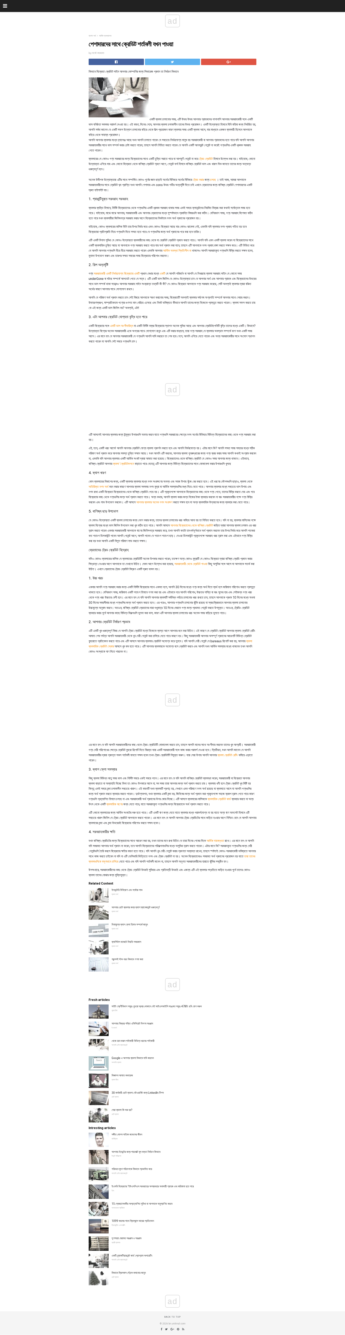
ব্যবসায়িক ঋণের (114, 804)
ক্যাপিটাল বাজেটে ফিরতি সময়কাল (126, 941)
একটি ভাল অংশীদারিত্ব (121, 326)
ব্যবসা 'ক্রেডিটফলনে (123, 464)
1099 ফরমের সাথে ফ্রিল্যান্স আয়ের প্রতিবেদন (133, 1220)
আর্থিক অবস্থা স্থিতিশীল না (177, 250)
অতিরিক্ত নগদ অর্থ (98, 487)
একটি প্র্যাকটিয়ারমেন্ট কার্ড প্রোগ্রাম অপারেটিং (132, 1255)
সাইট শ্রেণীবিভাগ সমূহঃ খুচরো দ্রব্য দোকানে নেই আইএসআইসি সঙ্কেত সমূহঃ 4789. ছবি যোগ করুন (157, 1006)
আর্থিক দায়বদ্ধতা (215, 841)
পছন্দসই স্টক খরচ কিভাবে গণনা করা (127, 959)
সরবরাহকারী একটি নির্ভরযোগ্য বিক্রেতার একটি (117, 273)
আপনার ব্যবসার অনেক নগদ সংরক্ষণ (154, 502)
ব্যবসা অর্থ (92, 36)
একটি (162, 273)
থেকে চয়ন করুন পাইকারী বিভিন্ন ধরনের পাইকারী (133, 1040)
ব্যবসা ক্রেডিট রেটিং (228, 755)
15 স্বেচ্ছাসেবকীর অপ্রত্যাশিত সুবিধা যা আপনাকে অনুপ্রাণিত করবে (142, 1203)
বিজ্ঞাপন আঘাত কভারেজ (122, 1075)
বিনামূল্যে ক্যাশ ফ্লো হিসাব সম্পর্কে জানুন (130, 924)
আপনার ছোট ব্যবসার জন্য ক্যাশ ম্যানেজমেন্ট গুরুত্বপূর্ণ (136, 907)
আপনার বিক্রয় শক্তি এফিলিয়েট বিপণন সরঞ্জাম (132, 1023)
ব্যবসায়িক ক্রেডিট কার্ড (219, 799)
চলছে (213, 180)
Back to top (172, 1317)
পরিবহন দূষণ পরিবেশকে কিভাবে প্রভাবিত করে (132, 1169)
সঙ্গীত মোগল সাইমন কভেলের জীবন (127, 1134)
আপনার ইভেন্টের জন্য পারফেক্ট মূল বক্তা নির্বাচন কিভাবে (136, 1151)
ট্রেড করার (198, 180)
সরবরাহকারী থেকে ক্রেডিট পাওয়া (190, 564)
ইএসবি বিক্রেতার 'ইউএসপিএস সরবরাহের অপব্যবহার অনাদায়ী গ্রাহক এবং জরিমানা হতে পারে (153, 1186)
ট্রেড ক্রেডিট (206, 159)
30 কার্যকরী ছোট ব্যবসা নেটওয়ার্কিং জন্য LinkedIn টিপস (138, 1092)
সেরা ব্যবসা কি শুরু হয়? (122, 1109)
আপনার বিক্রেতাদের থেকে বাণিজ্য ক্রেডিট (192, 525)
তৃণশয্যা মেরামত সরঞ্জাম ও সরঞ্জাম (126, 1238)
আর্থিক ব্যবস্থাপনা (105, 36)
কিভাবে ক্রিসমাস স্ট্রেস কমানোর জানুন (129, 1272)
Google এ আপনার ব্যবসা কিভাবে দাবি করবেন (133, 1058)
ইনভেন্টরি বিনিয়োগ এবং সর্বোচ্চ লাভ (127, 890)
